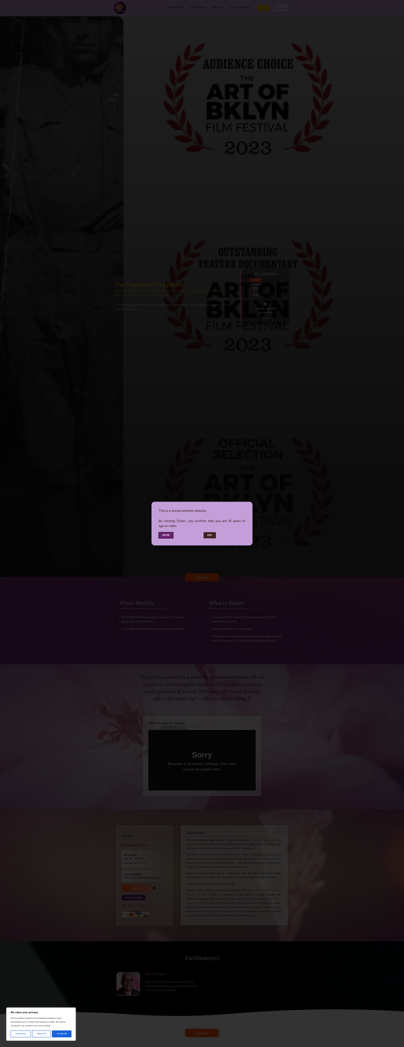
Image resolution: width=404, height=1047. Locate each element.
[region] (41, 1024)
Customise (20, 1034)
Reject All (41, 1034)
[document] (202, 523)
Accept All (62, 1034)
